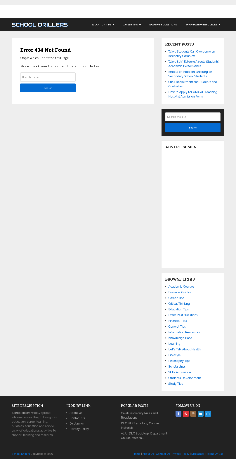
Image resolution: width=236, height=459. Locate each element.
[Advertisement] (193, 207)
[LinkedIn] (201, 414)
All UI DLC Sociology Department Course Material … (144, 436)
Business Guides (179, 292)
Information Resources (201, 24)
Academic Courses (181, 286)
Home (136, 453)
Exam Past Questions (163, 24)
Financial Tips (177, 321)
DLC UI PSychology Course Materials (140, 426)
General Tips (177, 326)
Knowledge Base (180, 338)
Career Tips (130, 24)
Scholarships (177, 366)
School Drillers (40, 24)
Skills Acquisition (179, 372)
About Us (76, 413)
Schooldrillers (21, 413)
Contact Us (77, 418)
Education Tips (101, 24)
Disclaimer (77, 423)
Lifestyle (174, 355)
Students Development (184, 378)
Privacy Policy (79, 429)
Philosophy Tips (179, 361)
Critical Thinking (179, 303)
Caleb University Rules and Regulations (139, 415)
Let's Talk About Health (184, 349)
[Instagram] (193, 414)
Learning (174, 343)
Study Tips (175, 383)
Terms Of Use (214, 453)
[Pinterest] (186, 414)
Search (48, 87)
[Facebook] (178, 414)
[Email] (208, 414)
